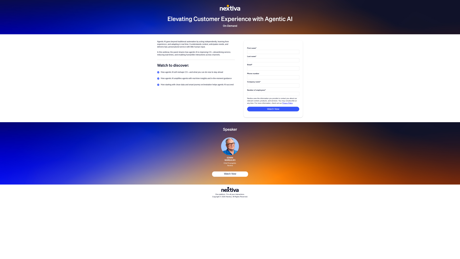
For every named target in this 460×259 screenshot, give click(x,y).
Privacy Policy (287, 103)
